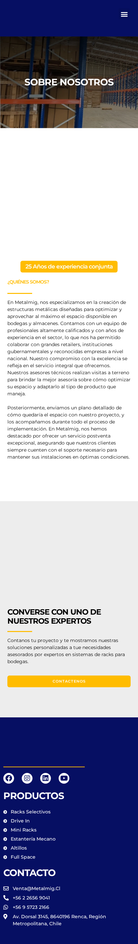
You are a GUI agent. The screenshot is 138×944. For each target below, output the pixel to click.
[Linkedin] (45, 778)
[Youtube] (64, 778)
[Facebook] (8, 778)
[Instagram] (27, 778)
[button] (124, 13)
